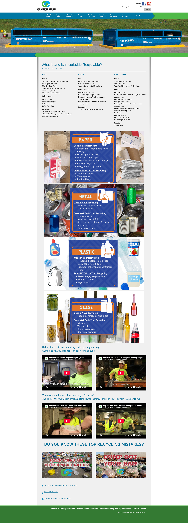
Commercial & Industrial (114, 16)
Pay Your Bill (140, 16)
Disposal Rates (81, 16)
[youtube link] (148, 3)
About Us (117, 508)
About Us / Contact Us (69, 16)
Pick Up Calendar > (51, 492)
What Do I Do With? (48, 16)
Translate (138, 3)
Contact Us (136, 508)
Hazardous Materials (102, 16)
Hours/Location (70, 508)
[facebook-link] (143, 3)
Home (63, 508)
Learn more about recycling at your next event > (61, 485)
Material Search (55, 508)
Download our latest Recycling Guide (58, 498)
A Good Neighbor (125, 16)
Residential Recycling (91, 16)
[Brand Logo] (46, 11)
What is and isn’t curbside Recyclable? (87, 508)
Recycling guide (59, 16)
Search (147, 10)
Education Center (126, 508)
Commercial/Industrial (106, 508)
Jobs (132, 16)
